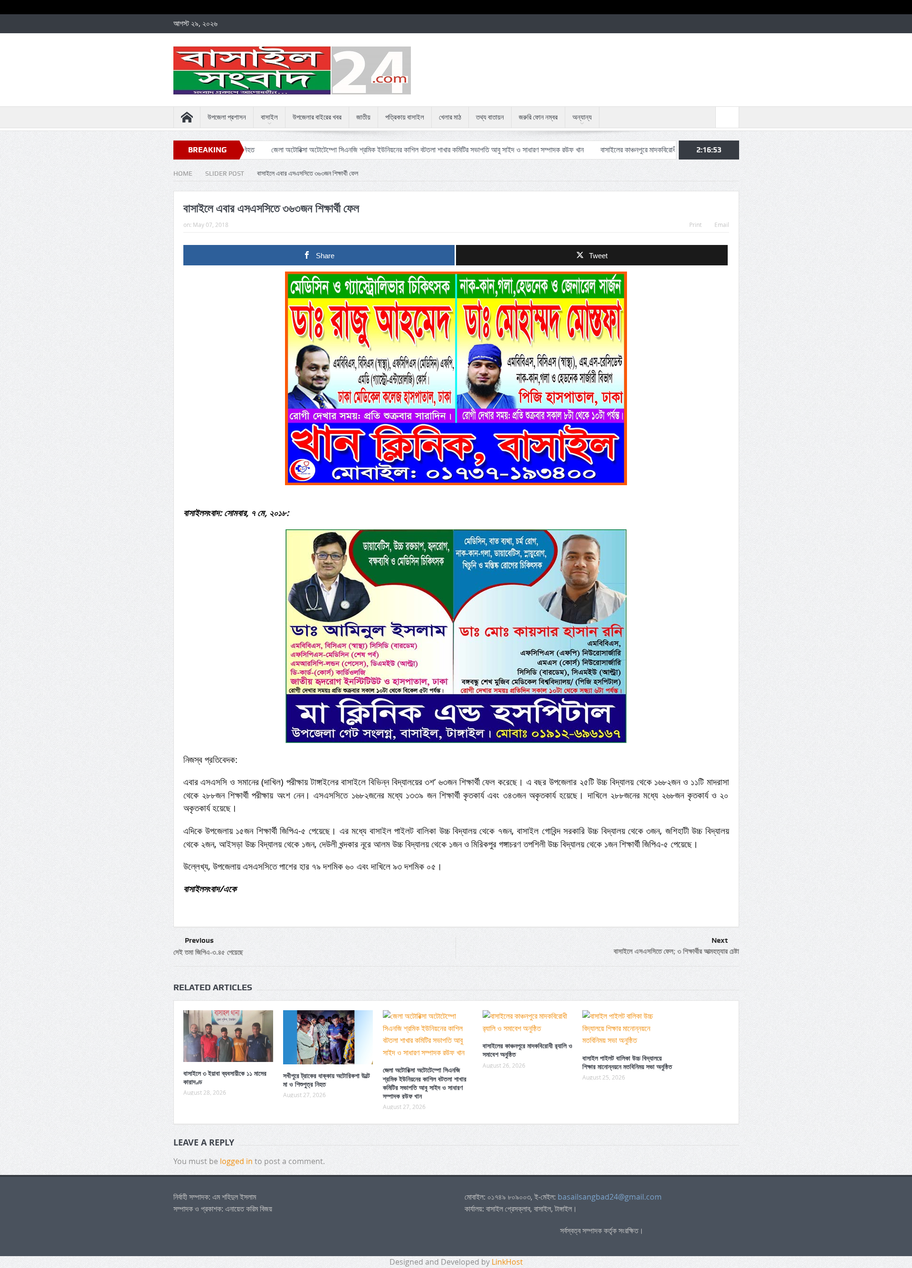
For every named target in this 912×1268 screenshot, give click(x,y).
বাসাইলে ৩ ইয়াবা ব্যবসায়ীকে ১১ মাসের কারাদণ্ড (224, 1077)
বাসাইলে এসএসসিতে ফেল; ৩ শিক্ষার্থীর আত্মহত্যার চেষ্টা (676, 951)
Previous (199, 940)
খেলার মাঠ (450, 117)
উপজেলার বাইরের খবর (317, 117)
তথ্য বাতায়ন (490, 117)
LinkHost (507, 1262)
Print (695, 224)
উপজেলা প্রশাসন (227, 117)
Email (721, 224)
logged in (236, 1161)
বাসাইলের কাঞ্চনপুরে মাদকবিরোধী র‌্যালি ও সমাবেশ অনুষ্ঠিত (611, 149)
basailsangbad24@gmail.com (610, 1197)
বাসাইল (269, 117)
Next (720, 940)
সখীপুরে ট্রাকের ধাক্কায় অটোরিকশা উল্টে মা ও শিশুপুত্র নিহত (326, 1080)
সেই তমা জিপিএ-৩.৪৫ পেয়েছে (208, 952)
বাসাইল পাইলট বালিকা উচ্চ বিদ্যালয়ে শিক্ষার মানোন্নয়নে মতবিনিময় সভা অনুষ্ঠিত (627, 1062)
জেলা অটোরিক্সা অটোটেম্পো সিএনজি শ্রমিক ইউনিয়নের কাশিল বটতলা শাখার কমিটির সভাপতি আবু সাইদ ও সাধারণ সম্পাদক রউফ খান (369, 149)
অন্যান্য (582, 117)
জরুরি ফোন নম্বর (538, 117)
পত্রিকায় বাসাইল (404, 117)
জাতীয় (363, 117)
